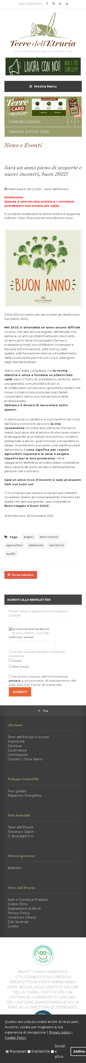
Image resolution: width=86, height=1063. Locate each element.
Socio (17, 660)
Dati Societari (18, 922)
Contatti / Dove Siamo (25, 759)
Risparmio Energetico (25, 796)
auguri (29, 536)
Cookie (13, 926)
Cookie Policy (15, 1038)
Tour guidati (17, 791)
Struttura (15, 746)
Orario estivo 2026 (29, 132)
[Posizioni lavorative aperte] (43, 66)
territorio (56, 545)
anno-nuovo (48, 536)
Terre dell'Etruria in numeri (28, 737)
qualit (10, 553)
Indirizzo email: (21, 637)
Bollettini (15, 868)
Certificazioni (18, 755)
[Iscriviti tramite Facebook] (29, 628)
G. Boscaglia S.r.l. (21, 836)
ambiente (36, 545)
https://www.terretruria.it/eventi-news (45, 218)
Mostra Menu (45, 86)
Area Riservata (30, 3)
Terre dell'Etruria (20, 827)
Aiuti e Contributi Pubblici (28, 900)
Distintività (16, 741)
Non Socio (20, 666)
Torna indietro (22, 575)
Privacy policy (60, 1032)
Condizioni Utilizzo (22, 917)
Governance (17, 750)
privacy (15, 680)
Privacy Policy (19, 913)
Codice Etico (18, 904)
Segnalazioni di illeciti (24, 909)
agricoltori (14, 545)
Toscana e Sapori (21, 832)
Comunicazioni (25, 122)
